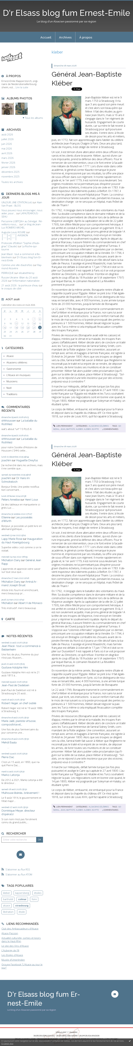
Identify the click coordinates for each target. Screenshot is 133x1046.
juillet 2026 (7, 139)
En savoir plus (7, 1043)
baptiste (70, 429)
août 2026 (7, 134)
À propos (85, 37)
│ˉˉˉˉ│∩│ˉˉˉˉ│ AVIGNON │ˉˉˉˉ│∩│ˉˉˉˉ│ (14, 237)
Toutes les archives (12, 182)
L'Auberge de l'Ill (10, 950)
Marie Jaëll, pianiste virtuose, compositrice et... (18, 722)
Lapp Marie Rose (11, 538)
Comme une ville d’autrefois (16, 265)
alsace (6, 905)
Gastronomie (13, 368)
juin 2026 (6, 143)
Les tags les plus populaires (89, 1035)
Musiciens (12, 381)
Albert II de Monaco (30, 603)
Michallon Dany (10, 560)
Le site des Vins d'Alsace (15, 945)
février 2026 (8, 162)
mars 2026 (7, 157)
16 (5, 327)
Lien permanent (64, 426)
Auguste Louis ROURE (13, 232)
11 (16, 323)
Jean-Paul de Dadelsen (15, 685)
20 (28, 327)
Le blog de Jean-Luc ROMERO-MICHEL (21, 226)
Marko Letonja (10, 775)
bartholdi (8, 899)
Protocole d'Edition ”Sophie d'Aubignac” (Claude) (20, 244)
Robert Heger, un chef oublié (18, 703)
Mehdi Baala (9, 742)
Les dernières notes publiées (67, 1035)
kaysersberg (22, 892)
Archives (65, 37)
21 (34, 327)
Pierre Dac (7, 757)
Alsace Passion (9, 933)
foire (34, 899)
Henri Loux (31, 499)
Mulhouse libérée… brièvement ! (20, 792)
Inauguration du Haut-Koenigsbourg (21, 540)
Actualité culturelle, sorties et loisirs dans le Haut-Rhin (21, 939)
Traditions (11, 394)
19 (22, 327)
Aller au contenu (10, 2)
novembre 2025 (10, 176)
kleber (6, 892)
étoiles (38, 892)
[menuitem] (46, 37)
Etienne (6, 517)
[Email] (21, 855)
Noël (9, 387)
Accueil (45, 37)
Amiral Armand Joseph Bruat (19, 583)
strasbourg (22, 905)
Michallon (7, 603)
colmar (22, 899)
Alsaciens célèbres (16, 362)
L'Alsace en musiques (18, 375)
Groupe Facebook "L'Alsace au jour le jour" (21, 966)
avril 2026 (6, 153)
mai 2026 (6, 148)
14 (34, 323)
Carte (10, 619)
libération (8, 911)
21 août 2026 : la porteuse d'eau (19, 285)
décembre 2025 (10, 171)
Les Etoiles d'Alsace (12, 955)
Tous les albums (34, 117)
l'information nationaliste (26, 280)
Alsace (10, 356)
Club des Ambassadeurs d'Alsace (19, 928)
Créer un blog (61, 1032)
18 (16, 327)
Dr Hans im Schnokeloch (15, 479)
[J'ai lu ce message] (129, 1041)
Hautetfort (73, 1032)
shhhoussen (8, 420)
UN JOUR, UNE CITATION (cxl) (16, 202)
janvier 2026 (8, 167)
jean (62, 429)
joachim (6, 460)
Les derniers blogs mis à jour (44, 1035)
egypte (95, 429)
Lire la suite (22, 87)
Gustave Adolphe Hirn (14, 667)
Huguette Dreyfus (27, 460)
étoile (22, 911)
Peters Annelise (10, 499)
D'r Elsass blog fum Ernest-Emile (66, 13)
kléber (87, 429)
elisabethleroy (26, 273)
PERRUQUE (7, 273)
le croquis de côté (11, 288)
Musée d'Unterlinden (13, 959)
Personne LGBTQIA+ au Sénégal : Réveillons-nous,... (21, 223)
